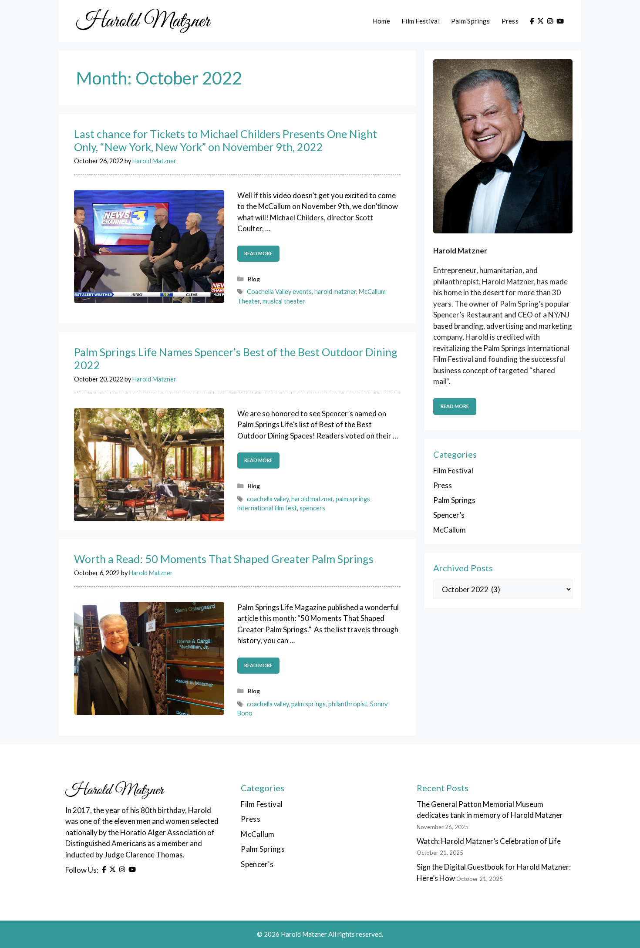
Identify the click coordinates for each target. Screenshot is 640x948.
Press (510, 21)
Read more (258, 253)
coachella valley (268, 499)
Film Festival (420, 21)
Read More (455, 406)
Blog (254, 279)
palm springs (308, 704)
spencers (312, 508)
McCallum (449, 529)
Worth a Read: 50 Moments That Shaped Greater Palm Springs (224, 558)
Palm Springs (470, 21)
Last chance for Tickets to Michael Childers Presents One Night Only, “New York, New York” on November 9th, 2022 (225, 140)
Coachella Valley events (279, 291)
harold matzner (335, 291)
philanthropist (347, 704)
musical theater (284, 301)
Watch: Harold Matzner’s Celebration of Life (489, 841)
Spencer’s (449, 515)
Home (381, 21)
